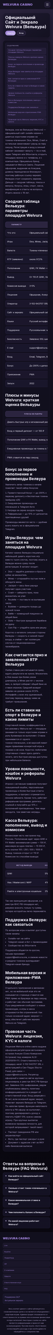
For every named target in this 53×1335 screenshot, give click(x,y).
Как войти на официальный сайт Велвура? (25, 1178)
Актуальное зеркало (14, 1300)
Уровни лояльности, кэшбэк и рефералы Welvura (25, 94)
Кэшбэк (7, 1252)
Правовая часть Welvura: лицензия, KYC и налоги (25, 120)
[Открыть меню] (47, 4)
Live (5, 1245)
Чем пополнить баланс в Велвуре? (27, 1212)
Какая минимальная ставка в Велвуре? (24, 1202)
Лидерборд (9, 1258)
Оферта (7, 1276)
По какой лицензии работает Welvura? (23, 1223)
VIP (5, 1264)
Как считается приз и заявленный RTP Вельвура (24, 80)
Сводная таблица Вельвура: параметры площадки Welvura (24, 51)
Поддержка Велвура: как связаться (23, 107)
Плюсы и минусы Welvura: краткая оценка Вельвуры (25, 58)
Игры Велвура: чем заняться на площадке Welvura (25, 72)
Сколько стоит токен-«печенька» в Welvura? (27, 1190)
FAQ (5, 1289)
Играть (10, 33)
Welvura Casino (18, 4)
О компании (9, 1270)
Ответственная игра (12, 1282)
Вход (21, 33)
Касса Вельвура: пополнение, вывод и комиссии (24, 101)
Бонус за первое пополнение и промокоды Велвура (26, 65)
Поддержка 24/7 (12, 1297)
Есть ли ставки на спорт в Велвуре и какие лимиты (26, 87)
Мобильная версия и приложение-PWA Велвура (24, 113)
